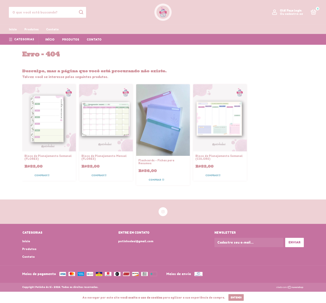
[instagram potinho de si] (163, 211)
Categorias (24, 39)
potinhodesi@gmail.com (135, 241)
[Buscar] (80, 12)
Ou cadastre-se (291, 14)
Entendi (236, 297)
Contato (52, 29)
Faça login (294, 10)
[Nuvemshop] (290, 287)
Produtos (31, 29)
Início (13, 29)
